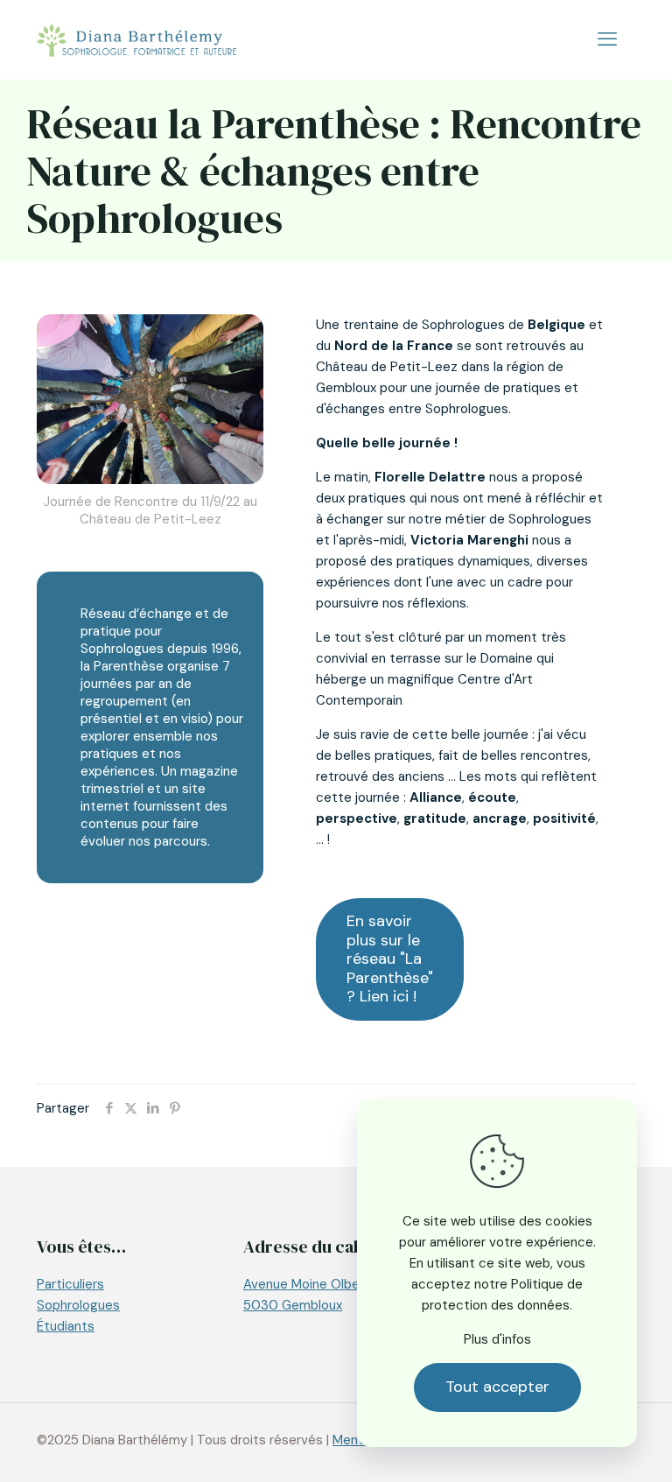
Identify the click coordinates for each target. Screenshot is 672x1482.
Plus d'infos (497, 1339)
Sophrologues (78, 1305)
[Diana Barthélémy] (136, 39)
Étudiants (65, 1326)
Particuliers (70, 1284)
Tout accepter (497, 1386)
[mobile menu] (607, 39)
